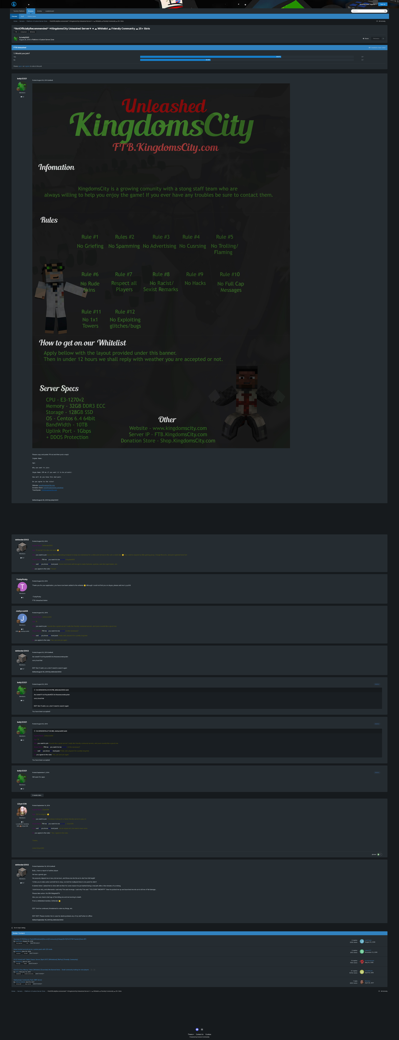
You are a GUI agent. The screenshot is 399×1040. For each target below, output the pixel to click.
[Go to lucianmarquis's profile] (362, 962)
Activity (39, 11)
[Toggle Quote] (35, 690)
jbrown (374, 854)
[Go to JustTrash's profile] (362, 941)
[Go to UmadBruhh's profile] (362, 972)
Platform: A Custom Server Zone (43, 39)
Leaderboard (50, 11)
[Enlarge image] (161, 266)
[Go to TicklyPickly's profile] (22, 586)
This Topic (377, 11)
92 (23, 97)
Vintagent (19, 961)
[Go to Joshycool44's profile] (22, 618)
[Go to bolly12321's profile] (16, 38)
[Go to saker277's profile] (362, 951)
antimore (18, 951)
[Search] (385, 11)
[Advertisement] (49, 519)
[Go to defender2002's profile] (22, 547)
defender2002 (22, 540)
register (27, 66)
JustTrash (19, 941)
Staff (22, 16)
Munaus (367, 981)
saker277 (368, 950)
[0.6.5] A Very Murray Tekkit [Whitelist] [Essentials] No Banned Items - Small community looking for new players (51, 970)
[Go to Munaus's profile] (362, 982)
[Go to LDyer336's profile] (22, 811)
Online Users (32, 16)
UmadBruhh (369, 971)
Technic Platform (19, 11)
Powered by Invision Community (199, 1037)
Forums (14, 16)
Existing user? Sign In (368, 4)
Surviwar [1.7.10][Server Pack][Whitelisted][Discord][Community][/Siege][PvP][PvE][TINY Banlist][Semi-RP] (50, 939)
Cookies (208, 1034)
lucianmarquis (369, 960)
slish (17, 972)
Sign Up (382, 4)
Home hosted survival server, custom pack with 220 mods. (33, 949)
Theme (190, 1034)
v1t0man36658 (20, 982)
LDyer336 (22, 804)
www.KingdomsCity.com (47, 485)
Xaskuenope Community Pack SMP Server (28, 980)
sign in (20, 66)
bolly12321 (25, 37)
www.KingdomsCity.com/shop (53, 488)
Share (366, 38)
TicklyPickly (22, 579)
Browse (30, 11)
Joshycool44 (22, 611)
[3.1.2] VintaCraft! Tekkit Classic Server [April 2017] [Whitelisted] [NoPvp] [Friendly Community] (46, 959)
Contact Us (199, 1034)
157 (23, 558)
